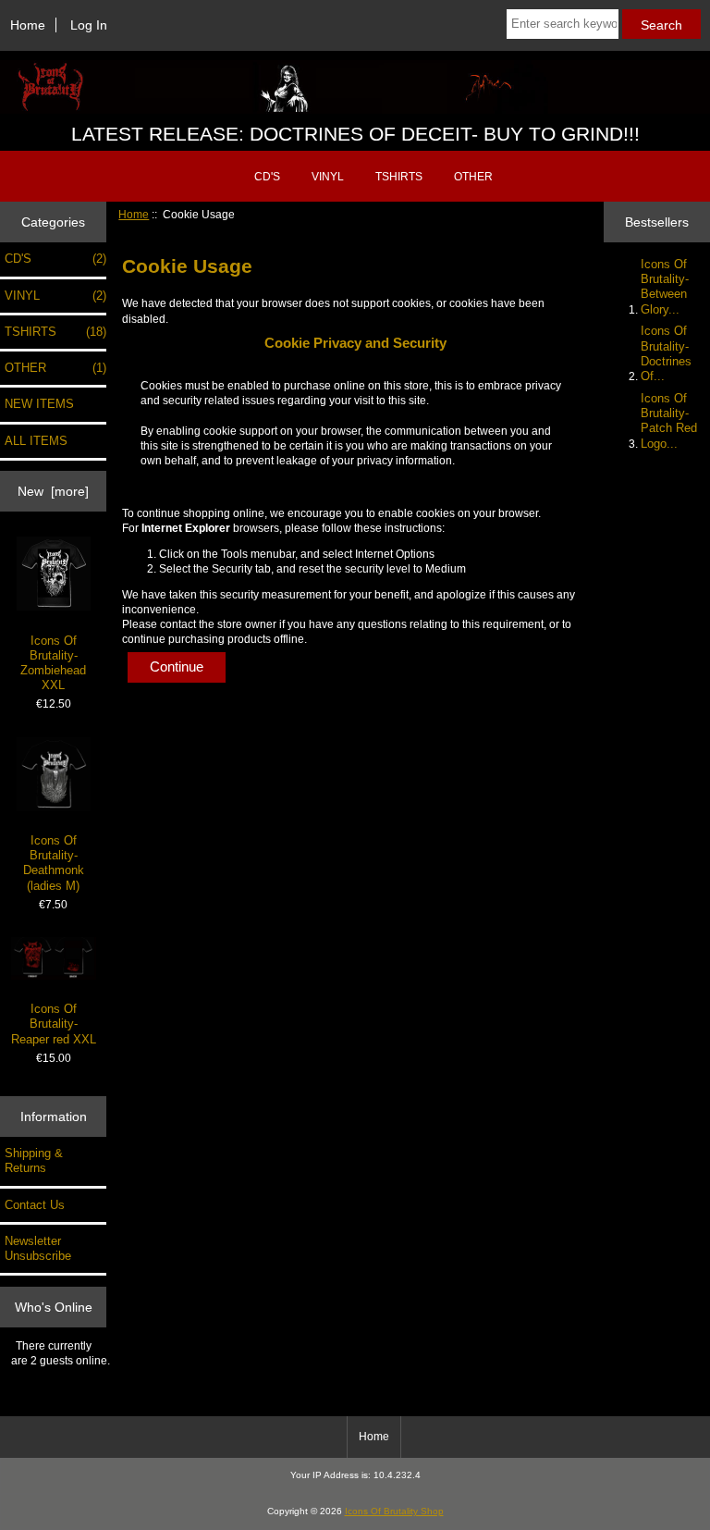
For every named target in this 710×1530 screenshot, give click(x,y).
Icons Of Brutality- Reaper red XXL (53, 1023)
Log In (88, 25)
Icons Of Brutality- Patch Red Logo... (669, 420)
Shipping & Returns (34, 1160)
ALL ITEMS (36, 441)
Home (27, 25)
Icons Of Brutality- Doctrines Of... (666, 353)
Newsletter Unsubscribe (38, 1248)
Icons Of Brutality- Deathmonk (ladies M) (53, 863)
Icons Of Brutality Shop (394, 1511)
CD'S (267, 176)
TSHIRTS (398, 176)
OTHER (473, 176)
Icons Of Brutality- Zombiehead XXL (53, 663)
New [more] (53, 491)
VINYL (328, 176)
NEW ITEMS (39, 404)
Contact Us (35, 1205)
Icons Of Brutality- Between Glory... (665, 286)
